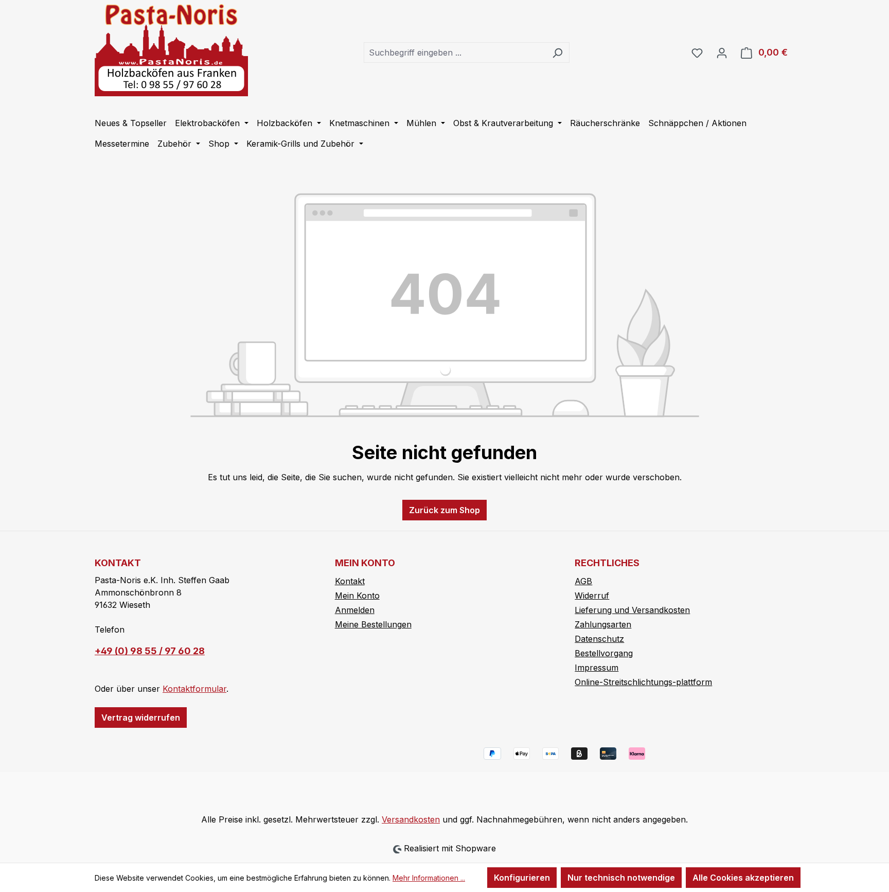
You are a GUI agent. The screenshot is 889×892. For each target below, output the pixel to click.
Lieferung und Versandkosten (632, 610)
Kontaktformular (194, 689)
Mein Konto (357, 595)
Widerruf (592, 595)
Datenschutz (599, 639)
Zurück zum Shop (444, 510)
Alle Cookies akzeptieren (743, 877)
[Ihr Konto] (721, 52)
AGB (583, 581)
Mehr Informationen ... (429, 877)
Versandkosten (411, 819)
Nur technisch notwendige (621, 877)
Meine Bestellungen (373, 624)
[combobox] (455, 52)
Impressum (596, 667)
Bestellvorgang (604, 653)
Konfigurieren (522, 877)
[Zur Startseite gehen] (171, 50)
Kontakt (350, 581)
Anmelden (355, 610)
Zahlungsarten (603, 624)
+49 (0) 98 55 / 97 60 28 (150, 650)
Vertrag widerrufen (140, 717)
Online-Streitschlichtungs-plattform (643, 682)
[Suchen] (557, 52)
